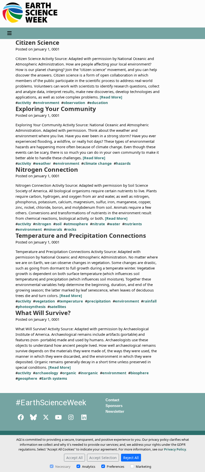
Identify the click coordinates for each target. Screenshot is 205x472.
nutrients (133, 223)
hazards (123, 163)
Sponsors (114, 406)
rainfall (149, 301)
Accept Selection (103, 457)
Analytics (88, 466)
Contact (112, 400)
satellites (58, 306)
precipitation (99, 301)
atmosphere (77, 223)
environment (47, 102)
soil (59, 223)
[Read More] (111, 97)
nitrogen (43, 223)
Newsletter (115, 412)
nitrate (98, 223)
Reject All (131, 457)
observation (74, 102)
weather (43, 163)
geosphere (27, 378)
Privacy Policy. (175, 449)
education (99, 102)
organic (69, 372)
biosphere (139, 372)
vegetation (45, 301)
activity (24, 102)
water (114, 223)
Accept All (74, 457)
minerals (54, 229)
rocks (71, 229)
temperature (71, 301)
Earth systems (54, 378)
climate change (98, 163)
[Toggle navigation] (9, 33)
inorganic (89, 372)
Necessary (62, 466)
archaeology (46, 372)
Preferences (115, 466)
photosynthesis (32, 306)
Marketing (143, 466)
